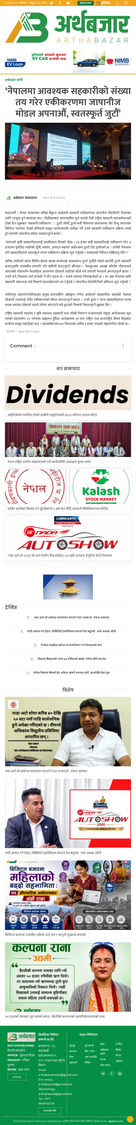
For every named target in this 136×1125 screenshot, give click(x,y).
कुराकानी (89, 1046)
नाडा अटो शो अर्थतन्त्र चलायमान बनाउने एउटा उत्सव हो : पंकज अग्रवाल (71, 618)
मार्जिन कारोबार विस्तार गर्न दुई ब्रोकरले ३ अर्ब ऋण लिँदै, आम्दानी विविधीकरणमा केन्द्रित (57, 509)
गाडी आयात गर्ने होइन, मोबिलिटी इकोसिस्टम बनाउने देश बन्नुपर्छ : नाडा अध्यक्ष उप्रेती (71, 631)
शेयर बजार (105, 1065)
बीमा (102, 1044)
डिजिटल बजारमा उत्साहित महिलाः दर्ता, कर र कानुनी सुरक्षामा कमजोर (45, 935)
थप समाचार (68, 369)
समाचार (73, 1051)
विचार (118, 1055)
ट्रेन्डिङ (11, 607)
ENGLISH (85, 3)
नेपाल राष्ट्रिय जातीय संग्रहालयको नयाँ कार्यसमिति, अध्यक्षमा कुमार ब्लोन (49, 462)
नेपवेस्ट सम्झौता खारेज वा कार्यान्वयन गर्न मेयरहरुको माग (71, 645)
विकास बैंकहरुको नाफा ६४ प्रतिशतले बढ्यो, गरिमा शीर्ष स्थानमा (72, 659)
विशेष (68, 690)
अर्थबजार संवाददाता (25, 198)
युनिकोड (105, 3)
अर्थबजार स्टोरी (104, 1052)
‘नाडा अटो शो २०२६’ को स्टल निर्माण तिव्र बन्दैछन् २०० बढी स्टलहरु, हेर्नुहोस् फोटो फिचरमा (59, 556)
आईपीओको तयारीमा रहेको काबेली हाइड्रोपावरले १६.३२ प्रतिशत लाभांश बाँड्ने (52, 415)
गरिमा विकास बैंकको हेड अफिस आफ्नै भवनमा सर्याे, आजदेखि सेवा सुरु (71, 673)
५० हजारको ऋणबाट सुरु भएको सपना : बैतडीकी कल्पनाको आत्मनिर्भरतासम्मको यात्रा (55, 1017)
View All (17, 1077)
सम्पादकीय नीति (49, 1111)
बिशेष (118, 1050)
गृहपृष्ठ (72, 1046)
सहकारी (73, 1062)
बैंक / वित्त (90, 1051)
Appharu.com (115, 1121)
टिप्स (71, 1057)
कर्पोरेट (119, 1044)
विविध (88, 1062)
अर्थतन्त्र (119, 1061)
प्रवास (103, 1059)
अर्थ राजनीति (91, 1057)
